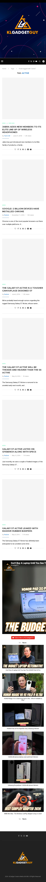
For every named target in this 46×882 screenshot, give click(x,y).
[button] (24, 643)
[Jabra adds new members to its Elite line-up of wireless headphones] (23, 98)
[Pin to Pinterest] (23, 149)
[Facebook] (28, 61)
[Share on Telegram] (28, 149)
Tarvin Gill (7, 136)
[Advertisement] (23, 54)
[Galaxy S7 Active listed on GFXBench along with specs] (23, 421)
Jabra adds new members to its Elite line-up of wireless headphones (21, 130)
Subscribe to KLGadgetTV (24, 638)
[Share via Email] (30, 149)
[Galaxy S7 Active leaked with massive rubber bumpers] (23, 500)
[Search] (40, 61)
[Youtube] (36, 61)
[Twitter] (31, 61)
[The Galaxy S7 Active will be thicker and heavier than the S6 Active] (23, 339)
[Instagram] (33, 61)
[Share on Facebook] (18, 149)
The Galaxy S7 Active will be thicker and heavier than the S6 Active (21, 370)
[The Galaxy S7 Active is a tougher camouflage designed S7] (23, 259)
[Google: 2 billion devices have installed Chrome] (23, 180)
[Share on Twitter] (20, 149)
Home (4, 68)
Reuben (6, 215)
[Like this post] (15, 149)
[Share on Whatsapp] (25, 149)
